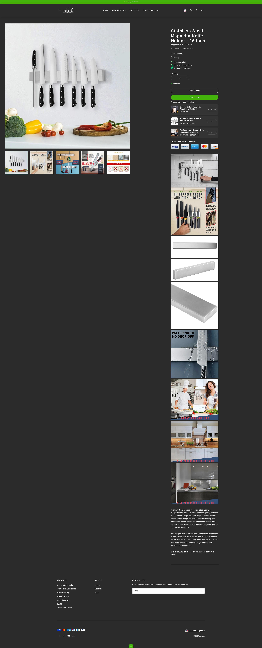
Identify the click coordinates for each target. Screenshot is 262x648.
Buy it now (194, 97)
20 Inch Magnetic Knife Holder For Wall (190, 120)
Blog (97, 593)
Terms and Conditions (66, 589)
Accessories (149, 10)
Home (105, 10)
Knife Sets (135, 10)
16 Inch (174, 58)
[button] (59, 10)
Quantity (174, 74)
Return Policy (63, 596)
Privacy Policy (63, 593)
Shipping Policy (63, 600)
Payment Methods (65, 585)
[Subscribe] (202, 591)
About (97, 585)
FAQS (59, 604)
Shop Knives (118, 10)
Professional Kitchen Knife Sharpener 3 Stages (192, 131)
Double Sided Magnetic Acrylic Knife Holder (190, 108)
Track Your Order (64, 608)
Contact (98, 589)
